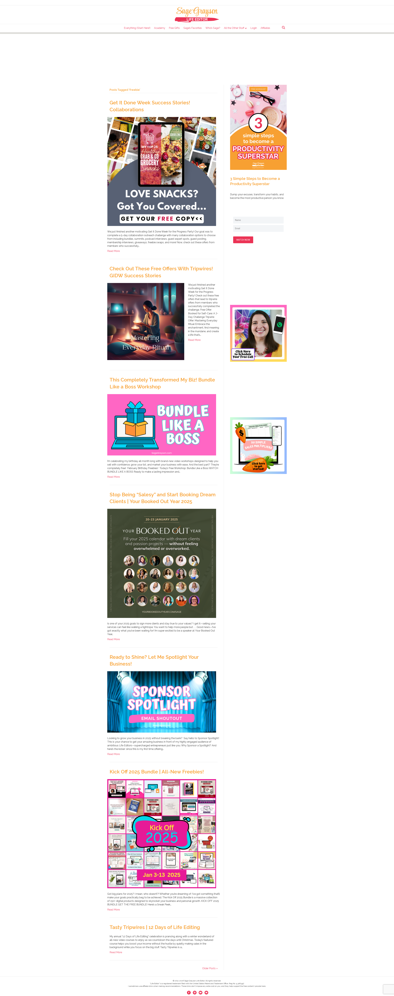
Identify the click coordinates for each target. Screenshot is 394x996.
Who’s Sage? (212, 28)
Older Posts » (210, 968)
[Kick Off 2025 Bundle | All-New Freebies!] (161, 833)
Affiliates (265, 28)
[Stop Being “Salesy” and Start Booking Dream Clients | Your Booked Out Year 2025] (161, 563)
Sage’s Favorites (192, 28)
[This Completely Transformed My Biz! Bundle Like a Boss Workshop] (161, 424)
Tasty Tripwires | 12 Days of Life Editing (155, 927)
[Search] (283, 27)
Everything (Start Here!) (137, 28)
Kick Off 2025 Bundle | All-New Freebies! (157, 772)
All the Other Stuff (234, 28)
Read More (113, 251)
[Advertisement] (197, 55)
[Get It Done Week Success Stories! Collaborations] (161, 171)
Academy (159, 28)
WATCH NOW (243, 239)
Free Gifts (174, 28)
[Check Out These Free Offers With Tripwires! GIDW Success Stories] (145, 321)
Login (253, 28)
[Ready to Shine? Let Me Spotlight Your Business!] (161, 701)
